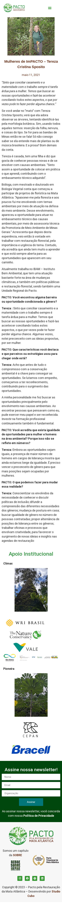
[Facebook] (27, 878)
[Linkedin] (42, 878)
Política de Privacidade (38, 815)
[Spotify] (34, 878)
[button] (49, 7)
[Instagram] (19, 878)
